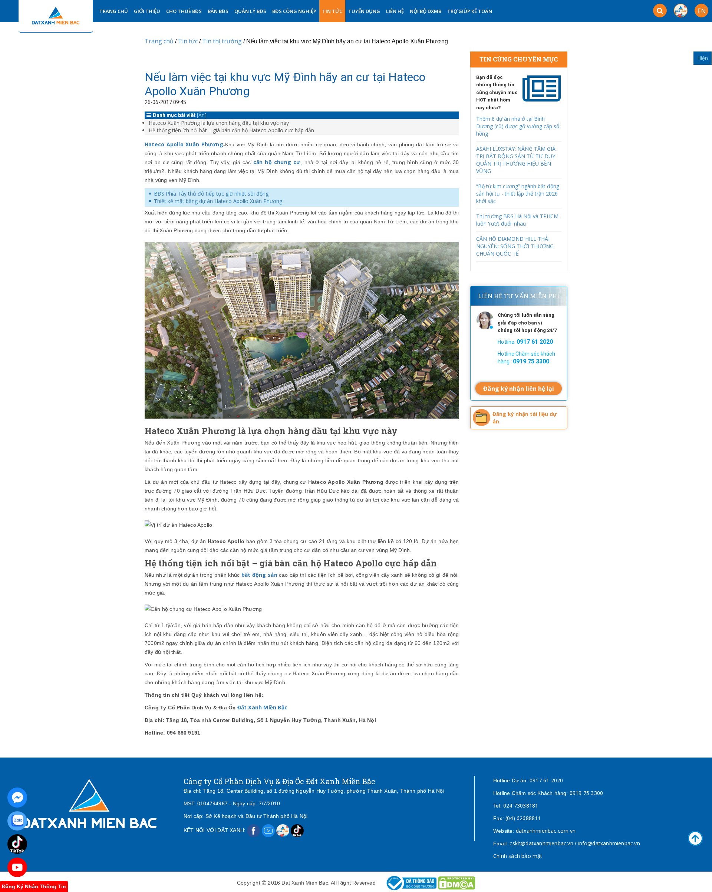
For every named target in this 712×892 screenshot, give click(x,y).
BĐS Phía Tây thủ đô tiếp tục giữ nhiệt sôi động (211, 193)
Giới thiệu (147, 11)
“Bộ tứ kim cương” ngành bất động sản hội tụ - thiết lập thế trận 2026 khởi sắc (517, 193)
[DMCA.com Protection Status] (456, 882)
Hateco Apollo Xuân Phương (184, 144)
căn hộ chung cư (277, 162)
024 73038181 (520, 805)
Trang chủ (159, 41)
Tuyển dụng (364, 11)
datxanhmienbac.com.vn (546, 830)
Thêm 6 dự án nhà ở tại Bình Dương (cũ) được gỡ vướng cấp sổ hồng (517, 126)
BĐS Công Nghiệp (294, 11)
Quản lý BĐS (250, 11)
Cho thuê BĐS (184, 11)
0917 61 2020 (546, 780)
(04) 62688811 (523, 818)
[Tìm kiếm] (660, 10)
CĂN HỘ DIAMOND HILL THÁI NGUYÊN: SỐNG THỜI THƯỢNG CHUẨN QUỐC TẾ (515, 246)
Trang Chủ (113, 11)
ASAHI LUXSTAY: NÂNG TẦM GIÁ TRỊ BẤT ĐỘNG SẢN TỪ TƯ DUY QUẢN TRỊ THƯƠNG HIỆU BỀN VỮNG (516, 159)
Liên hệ (395, 11)
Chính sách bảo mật (518, 855)
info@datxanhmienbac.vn (609, 843)
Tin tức (332, 11)
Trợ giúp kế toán (469, 11)
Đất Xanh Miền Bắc (262, 707)
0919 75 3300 (586, 792)
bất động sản (259, 574)
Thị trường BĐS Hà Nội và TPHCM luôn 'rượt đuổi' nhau (517, 220)
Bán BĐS (218, 11)
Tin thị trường (222, 41)
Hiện (702, 57)
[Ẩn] (202, 115)
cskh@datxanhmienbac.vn (541, 843)
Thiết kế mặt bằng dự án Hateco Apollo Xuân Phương (218, 200)
